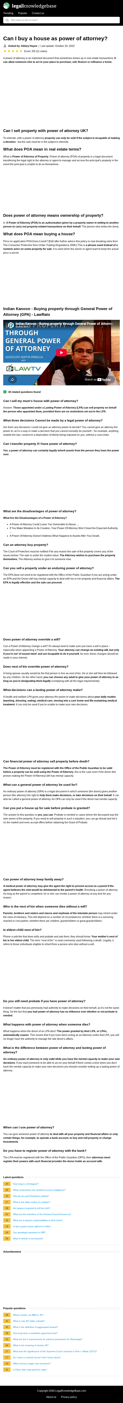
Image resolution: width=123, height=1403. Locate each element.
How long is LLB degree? (25, 1184)
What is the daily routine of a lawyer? (31, 1202)
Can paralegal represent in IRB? (29, 1232)
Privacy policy (69, 1397)
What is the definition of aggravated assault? (35, 1327)
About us (51, 1397)
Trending (8, 13)
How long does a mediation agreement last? (35, 1333)
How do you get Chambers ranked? (31, 1196)
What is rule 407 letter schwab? (29, 1321)
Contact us (38, 13)
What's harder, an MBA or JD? (28, 1315)
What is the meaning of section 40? (31, 1345)
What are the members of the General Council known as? (42, 1214)
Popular (22, 13)
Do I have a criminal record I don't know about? (37, 1357)
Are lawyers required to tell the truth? (31, 1208)
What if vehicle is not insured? (28, 1238)
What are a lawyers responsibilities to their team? (38, 1220)
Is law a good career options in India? (32, 1226)
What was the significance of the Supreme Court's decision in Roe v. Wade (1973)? (55, 1351)
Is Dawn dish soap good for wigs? (30, 1369)
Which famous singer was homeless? (32, 1363)
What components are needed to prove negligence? (39, 1190)
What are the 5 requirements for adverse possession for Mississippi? (47, 1339)
